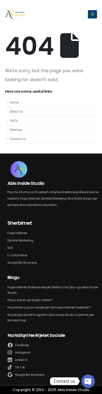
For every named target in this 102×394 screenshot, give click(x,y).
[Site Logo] (15, 14)
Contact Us (18, 139)
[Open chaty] (88, 381)
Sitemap (16, 130)
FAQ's (14, 121)
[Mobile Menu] (92, 14)
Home (14, 102)
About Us (16, 112)
